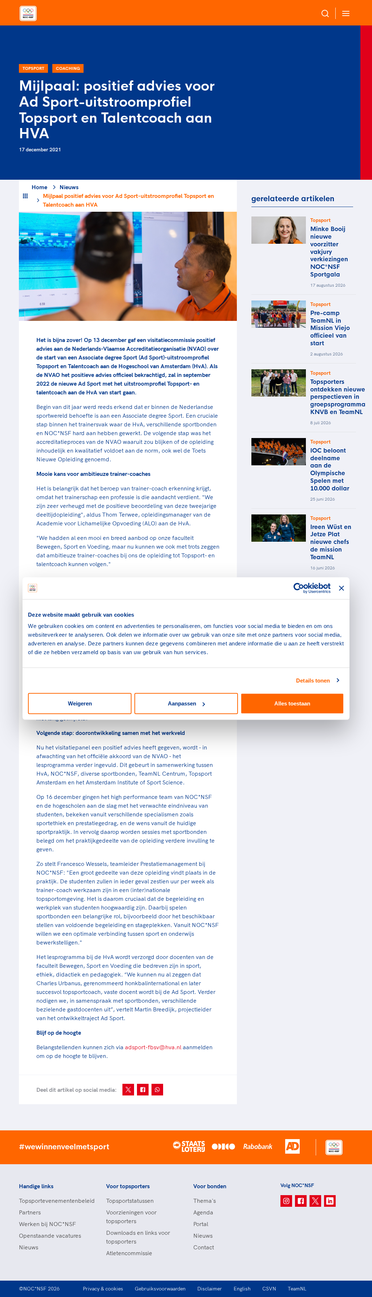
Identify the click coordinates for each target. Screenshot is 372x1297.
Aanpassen (182, 703)
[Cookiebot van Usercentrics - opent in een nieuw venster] (299, 587)
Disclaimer (209, 1288)
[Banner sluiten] (341, 587)
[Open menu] (344, 13)
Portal (200, 1224)
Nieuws (69, 187)
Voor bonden (209, 1186)
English (242, 1288)
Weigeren (80, 703)
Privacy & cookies (103, 1288)
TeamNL (297, 1288)
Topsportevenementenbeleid (55, 1200)
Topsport (33, 68)
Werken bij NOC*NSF (47, 1224)
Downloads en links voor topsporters (138, 1237)
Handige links (36, 1186)
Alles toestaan (292, 703)
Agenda (203, 1212)
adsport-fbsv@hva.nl (153, 1047)
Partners (30, 1212)
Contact (203, 1247)
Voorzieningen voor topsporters (131, 1217)
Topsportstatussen (130, 1200)
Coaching (68, 68)
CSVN (269, 1288)
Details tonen (313, 680)
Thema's (204, 1200)
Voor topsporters (128, 1186)
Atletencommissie (129, 1253)
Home (39, 187)
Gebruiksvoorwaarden (160, 1288)
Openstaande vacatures (50, 1235)
